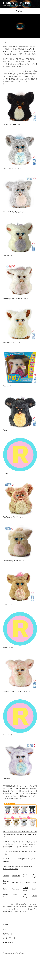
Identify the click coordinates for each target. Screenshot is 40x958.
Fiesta (5, 430)
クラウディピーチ (17, 212)
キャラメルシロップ (20, 560)
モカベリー (11, 604)
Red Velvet (15, 889)
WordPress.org (8, 942)
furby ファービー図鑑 (16, 3)
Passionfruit (7, 386)
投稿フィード (7, 934)
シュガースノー (18, 342)
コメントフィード (9, 938)
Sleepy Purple (7, 255)
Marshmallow (16, 882)
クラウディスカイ (17, 168)
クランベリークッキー (18, 517)
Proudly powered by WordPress (13, 953)
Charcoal (6, 875)
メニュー (21, 11)
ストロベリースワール (22, 691)
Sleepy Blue (16, 875)
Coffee (5, 889)
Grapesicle (6, 778)
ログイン (6, 929)
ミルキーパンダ (15, 124)
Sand (33, 889)
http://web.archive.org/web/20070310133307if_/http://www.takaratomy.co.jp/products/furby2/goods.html (20, 834)
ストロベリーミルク (21, 299)
